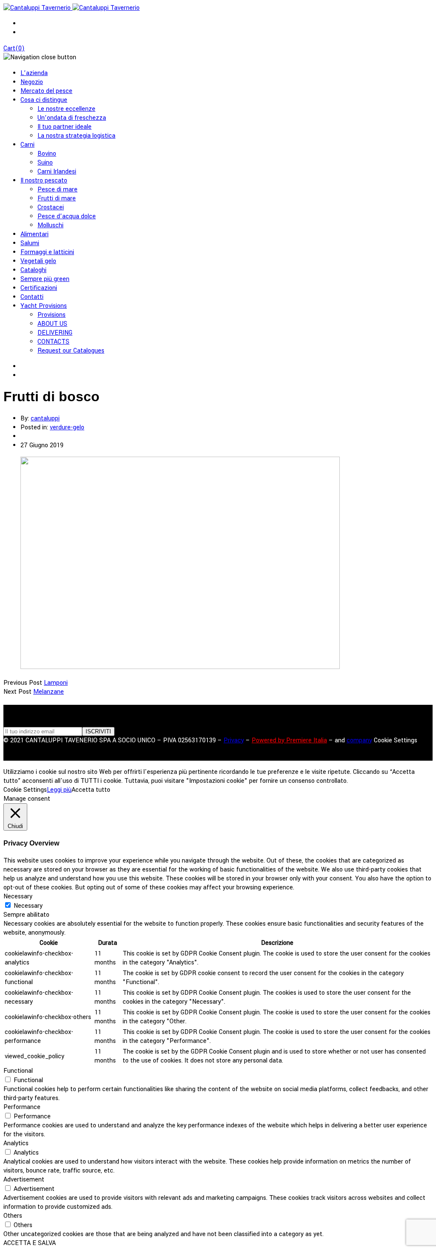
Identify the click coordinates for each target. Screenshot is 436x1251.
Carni (27, 144)
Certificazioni (38, 288)
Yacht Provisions (43, 305)
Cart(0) (14, 48)
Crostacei (50, 207)
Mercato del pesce (46, 91)
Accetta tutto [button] (91, 789)
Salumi (29, 243)
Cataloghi (33, 270)
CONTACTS (53, 341)
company (359, 740)
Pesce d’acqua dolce (66, 216)
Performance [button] (21, 1107)
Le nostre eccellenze (66, 108)
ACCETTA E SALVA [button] (29, 1243)
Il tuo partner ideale (64, 126)
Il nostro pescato (43, 180)
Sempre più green (44, 279)
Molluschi (50, 225)
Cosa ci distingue (43, 100)
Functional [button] (18, 1070)
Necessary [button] (17, 896)
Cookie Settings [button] (395, 740)
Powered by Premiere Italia (289, 740)
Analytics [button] (16, 1143)
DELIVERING (54, 332)
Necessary (28, 905)
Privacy (234, 740)
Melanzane (48, 691)
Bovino (46, 153)
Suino (45, 162)
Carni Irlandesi (56, 171)
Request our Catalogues (70, 350)
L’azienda (34, 73)
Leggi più (59, 789)
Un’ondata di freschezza (71, 117)
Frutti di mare (56, 198)
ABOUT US (52, 323)
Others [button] (12, 1215)
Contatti (31, 296)
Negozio (31, 82)
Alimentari (34, 234)
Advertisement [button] (23, 1179)
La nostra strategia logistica (76, 135)
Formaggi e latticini (47, 252)
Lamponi (56, 682)
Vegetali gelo (38, 261)
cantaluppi (45, 418)
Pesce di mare (57, 189)
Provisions (51, 314)
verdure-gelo (67, 427)
